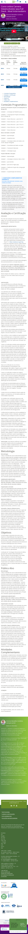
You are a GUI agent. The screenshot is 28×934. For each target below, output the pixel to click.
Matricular (23, 69)
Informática (14, 43)
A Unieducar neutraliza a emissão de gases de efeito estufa (4, 896)
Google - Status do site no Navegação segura (6, 886)
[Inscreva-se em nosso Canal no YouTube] (16, 805)
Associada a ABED (6, 906)
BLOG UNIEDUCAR (5, 872)
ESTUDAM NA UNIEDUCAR (7, 875)
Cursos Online (7, 43)
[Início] (14, 2)
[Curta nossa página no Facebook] (14, 805)
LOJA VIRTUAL (4, 870)
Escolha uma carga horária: (7, 926)
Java (19, 43)
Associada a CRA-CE (14, 906)
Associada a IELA (19, 906)
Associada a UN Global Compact (8, 911)
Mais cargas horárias (14, 87)
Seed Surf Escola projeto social (10, 896)
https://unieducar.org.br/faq (16, 242)
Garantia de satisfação (14, 885)
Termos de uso (8, 920)
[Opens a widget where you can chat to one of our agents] (18, 926)
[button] (2, 2)
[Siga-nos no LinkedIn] (11, 805)
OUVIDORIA (4, 876)
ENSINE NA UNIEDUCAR (6, 873)
